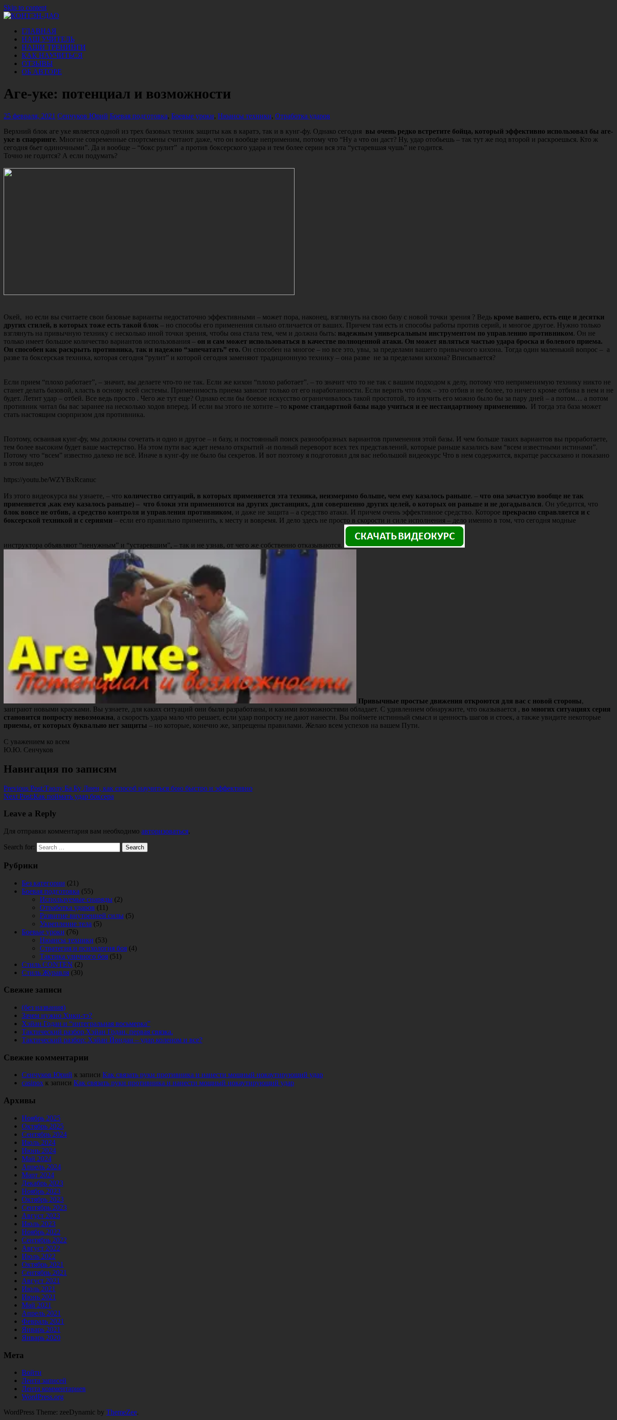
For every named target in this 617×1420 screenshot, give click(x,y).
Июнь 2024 (39, 1150)
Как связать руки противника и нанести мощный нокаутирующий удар (213, 1074)
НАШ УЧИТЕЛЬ (48, 39)
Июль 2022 (39, 1256)
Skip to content (25, 7)
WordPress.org (43, 1397)
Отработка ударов (302, 116)
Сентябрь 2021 (44, 1272)
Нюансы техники (244, 116)
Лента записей (44, 1380)
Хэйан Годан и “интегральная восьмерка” (86, 1023)
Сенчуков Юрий (82, 116)
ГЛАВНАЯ (39, 31)
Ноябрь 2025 (41, 1118)
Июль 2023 (39, 1224)
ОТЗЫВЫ (37, 63)
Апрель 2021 (41, 1313)
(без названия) (43, 1007)
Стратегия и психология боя (83, 948)
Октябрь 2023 (43, 1199)
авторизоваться (164, 831)
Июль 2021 (39, 1289)
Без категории (43, 883)
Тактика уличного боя (74, 956)
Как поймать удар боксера (59, 796)
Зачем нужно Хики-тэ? (57, 1015)
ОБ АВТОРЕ (42, 71)
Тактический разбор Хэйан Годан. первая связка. (97, 1032)
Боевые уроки (192, 116)
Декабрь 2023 (42, 1183)
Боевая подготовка (139, 116)
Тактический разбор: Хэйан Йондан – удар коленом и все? (112, 1040)
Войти (32, 1372)
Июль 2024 (39, 1142)
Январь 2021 (41, 1329)
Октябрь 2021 (43, 1264)
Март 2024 (38, 1175)
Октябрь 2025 (43, 1126)
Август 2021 (41, 1280)
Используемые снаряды (76, 899)
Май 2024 (36, 1158)
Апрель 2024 (41, 1167)
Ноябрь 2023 (41, 1191)
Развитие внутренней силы (82, 915)
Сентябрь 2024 (44, 1134)
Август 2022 (41, 1248)
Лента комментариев (54, 1388)
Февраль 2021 (43, 1321)
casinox (32, 1083)
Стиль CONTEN (47, 964)
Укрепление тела (66, 924)
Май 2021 (36, 1305)
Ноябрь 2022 (41, 1232)
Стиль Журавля (45, 972)
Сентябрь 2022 (44, 1240)
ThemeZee (121, 1412)
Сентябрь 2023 (44, 1207)
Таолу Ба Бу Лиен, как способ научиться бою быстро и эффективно (128, 788)
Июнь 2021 (39, 1297)
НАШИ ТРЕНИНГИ (54, 47)
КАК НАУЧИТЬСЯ (52, 55)
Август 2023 (41, 1215)
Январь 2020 (41, 1337)
